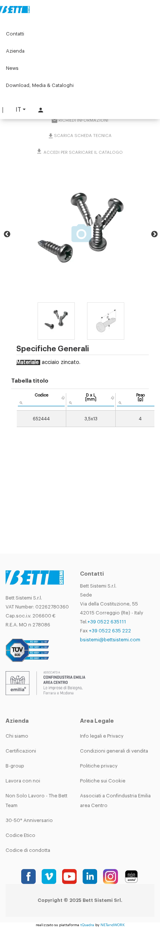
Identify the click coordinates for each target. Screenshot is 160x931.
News (12, 68)
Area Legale (97, 721)
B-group (15, 765)
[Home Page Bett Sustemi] (15, 9)
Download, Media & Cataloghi (40, 85)
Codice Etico (20, 835)
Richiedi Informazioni (83, 120)
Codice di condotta (28, 850)
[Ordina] (63, 398)
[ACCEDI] (40, 110)
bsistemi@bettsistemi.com (110, 639)
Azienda (15, 51)
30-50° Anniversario (29, 820)
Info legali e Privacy (102, 736)
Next (154, 234)
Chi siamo (17, 736)
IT (18, 110)
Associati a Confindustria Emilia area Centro (115, 800)
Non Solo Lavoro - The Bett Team (36, 800)
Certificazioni (21, 750)
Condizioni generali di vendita (114, 750)
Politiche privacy (99, 765)
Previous (7, 234)
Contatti (15, 33)
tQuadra (87, 925)
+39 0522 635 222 (110, 630)
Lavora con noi (23, 780)
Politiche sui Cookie (102, 780)
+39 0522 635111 (106, 621)
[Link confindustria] (45, 683)
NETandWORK (112, 925)
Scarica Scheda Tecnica (83, 136)
